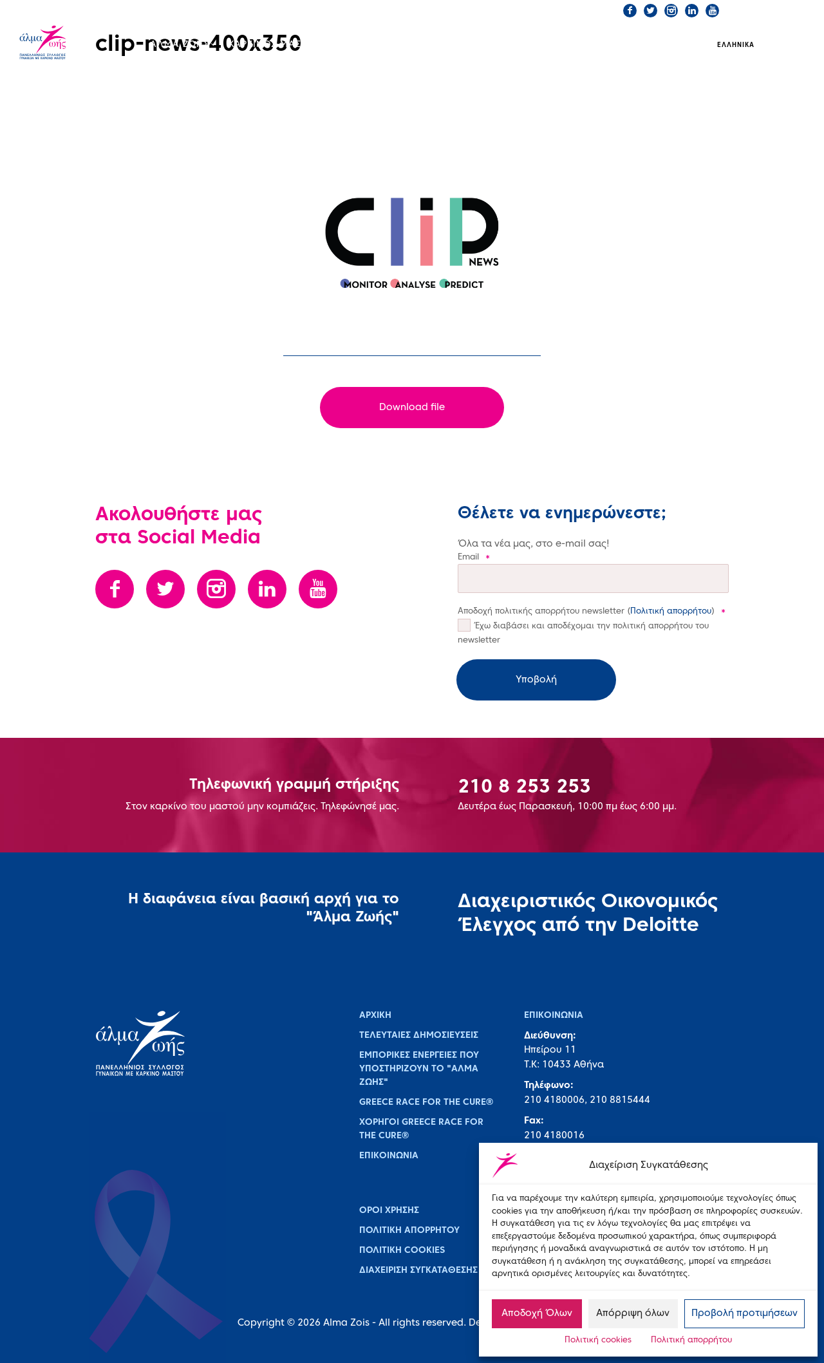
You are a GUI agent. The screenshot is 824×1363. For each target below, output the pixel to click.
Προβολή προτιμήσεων (744, 1313)
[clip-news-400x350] (412, 243)
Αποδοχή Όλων (536, 1313)
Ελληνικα (735, 45)
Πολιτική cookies (598, 1340)
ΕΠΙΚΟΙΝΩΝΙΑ (435, 10)
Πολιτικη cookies (402, 1250)
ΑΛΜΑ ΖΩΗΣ (179, 45)
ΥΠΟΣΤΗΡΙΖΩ (600, 45)
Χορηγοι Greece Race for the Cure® (421, 1129)
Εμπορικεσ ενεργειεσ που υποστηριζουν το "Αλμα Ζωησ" (419, 1069)
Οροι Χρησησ (389, 1211)
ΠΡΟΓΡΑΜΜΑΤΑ (377, 45)
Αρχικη (375, 1015)
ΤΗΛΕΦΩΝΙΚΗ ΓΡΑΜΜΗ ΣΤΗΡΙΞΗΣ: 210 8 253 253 (296, 10)
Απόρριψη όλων (633, 1313)
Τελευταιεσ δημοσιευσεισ (418, 1035)
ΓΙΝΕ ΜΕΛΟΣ (581, 10)
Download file (412, 407)
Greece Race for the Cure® (426, 1102)
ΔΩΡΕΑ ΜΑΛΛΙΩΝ (475, 43)
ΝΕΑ (539, 45)
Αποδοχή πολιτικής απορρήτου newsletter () (592, 612)
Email (474, 557)
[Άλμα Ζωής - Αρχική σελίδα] (58, 43)
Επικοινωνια (388, 1156)
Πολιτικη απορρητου (409, 1231)
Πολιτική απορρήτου (691, 1340)
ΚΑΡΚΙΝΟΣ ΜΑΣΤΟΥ (275, 45)
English (782, 45)
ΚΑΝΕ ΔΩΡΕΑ (509, 10)
